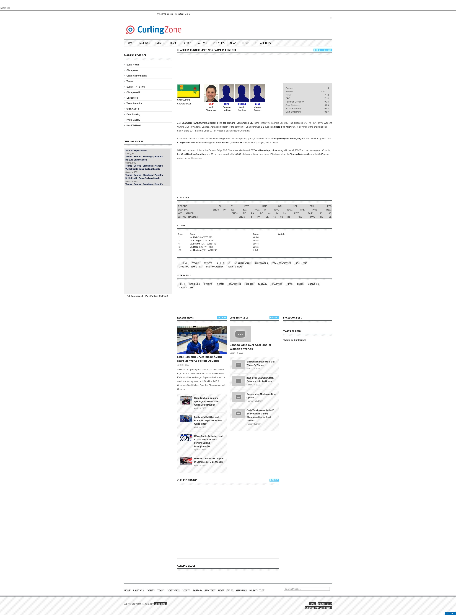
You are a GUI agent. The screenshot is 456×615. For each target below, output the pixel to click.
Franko (196, 243)
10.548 (237, 154)
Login (187, 13)
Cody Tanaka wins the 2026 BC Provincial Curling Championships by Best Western (260, 415)
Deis (195, 246)
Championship (133, 92)
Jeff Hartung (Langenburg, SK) (238, 122)
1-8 (256, 250)
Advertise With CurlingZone (318, 607)
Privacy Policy (325, 603)
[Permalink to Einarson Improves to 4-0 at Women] (238, 364)
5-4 (303, 138)
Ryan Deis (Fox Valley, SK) (283, 126)
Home (130, 43)
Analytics (219, 43)
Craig (196, 240)
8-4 (316, 138)
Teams (173, 43)
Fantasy (202, 43)
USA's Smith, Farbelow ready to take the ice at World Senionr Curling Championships (209, 441)
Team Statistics (134, 103)
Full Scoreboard (135, 296)
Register (179, 13)
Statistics (235, 284)
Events (160, 43)
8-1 (218, 122)
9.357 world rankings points (263, 150)
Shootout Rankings (190, 266)
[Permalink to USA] (186, 438)
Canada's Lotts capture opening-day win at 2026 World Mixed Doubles (206, 401)
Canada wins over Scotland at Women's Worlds (250, 347)
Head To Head (133, 125)
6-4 (206, 142)
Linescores (132, 97)
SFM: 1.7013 (132, 108)
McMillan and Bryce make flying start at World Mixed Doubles (199, 359)
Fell (195, 237)
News (233, 43)
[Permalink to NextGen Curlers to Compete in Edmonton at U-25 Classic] (186, 460)
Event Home (132, 64)
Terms (312, 603)
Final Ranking (133, 114)
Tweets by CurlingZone (294, 339)
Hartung (197, 250)
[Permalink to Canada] (186, 400)
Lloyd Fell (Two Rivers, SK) (287, 138)
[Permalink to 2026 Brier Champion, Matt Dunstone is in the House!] (238, 380)
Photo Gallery (133, 119)
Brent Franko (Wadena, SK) (229, 142)
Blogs (245, 43)
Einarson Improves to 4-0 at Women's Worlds (260, 363)
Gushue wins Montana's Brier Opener (261, 395)
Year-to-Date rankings (301, 154)
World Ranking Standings (193, 154)
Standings (148, 156)
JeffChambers (211, 108)
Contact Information (136, 75)
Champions (132, 70)
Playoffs (158, 156)
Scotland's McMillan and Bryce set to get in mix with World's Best (208, 420)
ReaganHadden (226, 108)
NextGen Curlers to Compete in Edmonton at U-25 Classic (209, 460)
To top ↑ (450, 613)
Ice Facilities (263, 43)
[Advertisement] (147, 239)
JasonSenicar (257, 108)
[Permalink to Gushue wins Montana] (238, 397)
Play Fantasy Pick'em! (156, 296)
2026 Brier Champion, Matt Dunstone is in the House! (260, 379)
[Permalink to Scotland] (186, 418)
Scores (187, 43)
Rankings (144, 43)
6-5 (262, 126)
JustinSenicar (242, 108)
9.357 (320, 154)
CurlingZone (161, 603)
